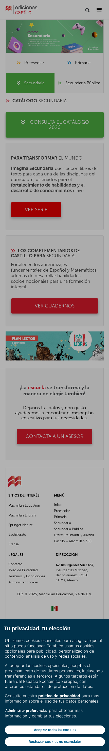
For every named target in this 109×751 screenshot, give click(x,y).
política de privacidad (59, 695)
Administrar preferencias (26, 711)
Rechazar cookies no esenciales (55, 742)
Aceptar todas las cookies (55, 730)
